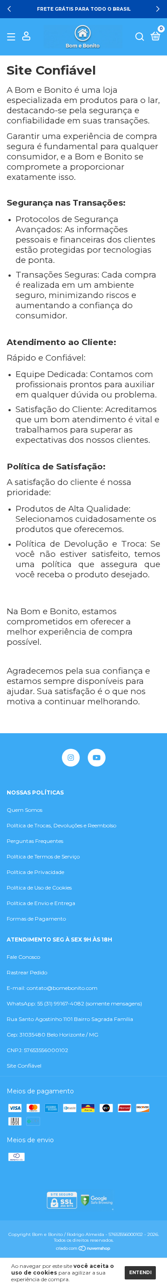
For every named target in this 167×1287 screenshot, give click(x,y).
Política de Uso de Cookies (39, 887)
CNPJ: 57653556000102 (37, 1050)
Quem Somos (24, 809)
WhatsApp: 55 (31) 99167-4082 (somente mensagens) (74, 1003)
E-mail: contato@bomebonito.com (52, 988)
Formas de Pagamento (36, 918)
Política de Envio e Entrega (41, 903)
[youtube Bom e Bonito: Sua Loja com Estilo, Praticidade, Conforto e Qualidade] (97, 758)
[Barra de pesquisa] (139, 37)
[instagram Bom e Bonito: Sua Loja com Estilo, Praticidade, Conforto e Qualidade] (71, 758)
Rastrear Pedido (27, 972)
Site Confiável (24, 1065)
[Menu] (13, 37)
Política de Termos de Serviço (43, 856)
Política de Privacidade (35, 872)
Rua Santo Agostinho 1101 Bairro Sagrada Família (70, 1019)
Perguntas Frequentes (35, 841)
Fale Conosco (23, 956)
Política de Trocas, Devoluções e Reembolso (61, 825)
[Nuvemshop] (83, 1249)
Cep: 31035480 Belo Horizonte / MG (52, 1034)
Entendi (140, 1272)
